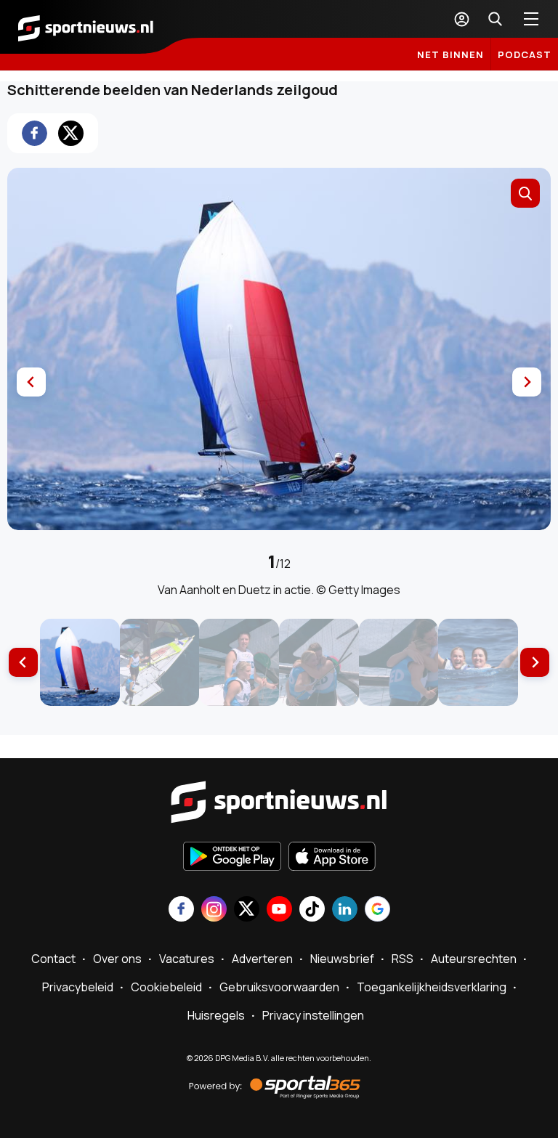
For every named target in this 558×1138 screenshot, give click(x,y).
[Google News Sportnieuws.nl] (377, 910)
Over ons (117, 959)
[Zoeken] (495, 19)
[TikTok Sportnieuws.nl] (312, 910)
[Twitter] (71, 133)
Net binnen (450, 54)
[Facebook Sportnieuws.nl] (181, 910)
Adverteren (262, 959)
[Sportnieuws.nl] (85, 27)
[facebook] (34, 133)
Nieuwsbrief (342, 959)
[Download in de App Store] (332, 858)
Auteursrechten (474, 959)
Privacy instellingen (313, 1015)
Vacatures (186, 959)
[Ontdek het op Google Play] (232, 858)
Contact (53, 959)
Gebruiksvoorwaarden (279, 987)
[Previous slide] (31, 382)
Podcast (524, 54)
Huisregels (216, 1015)
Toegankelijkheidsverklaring (431, 987)
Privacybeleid (77, 987)
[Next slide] (526, 382)
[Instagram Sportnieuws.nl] (214, 910)
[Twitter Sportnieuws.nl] (246, 910)
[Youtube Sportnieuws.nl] (279, 910)
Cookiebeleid (166, 987)
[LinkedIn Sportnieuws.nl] (344, 910)
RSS (402, 959)
